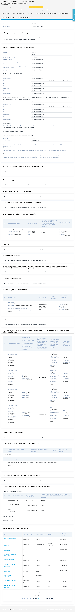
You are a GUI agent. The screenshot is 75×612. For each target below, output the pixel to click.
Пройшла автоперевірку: (24, 17)
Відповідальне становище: (8, 17)
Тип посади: (30, 13)
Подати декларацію (36, 6)
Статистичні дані (22, 6)
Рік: (13, 13)
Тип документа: (20, 13)
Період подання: (52, 13)
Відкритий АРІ (12, 6)
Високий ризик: (63, 13)
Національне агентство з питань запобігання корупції (61, 609)
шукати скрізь (51, 10)
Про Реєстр (4, 6)
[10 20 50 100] (37, 592)
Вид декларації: (5, 13)
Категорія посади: (40, 13)
